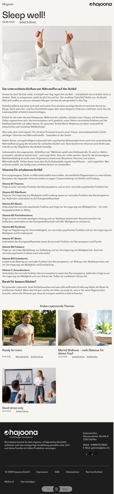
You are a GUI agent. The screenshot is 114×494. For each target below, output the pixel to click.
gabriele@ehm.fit (100, 447)
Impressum (42, 471)
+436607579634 (98, 444)
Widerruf (9, 481)
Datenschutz (72, 471)
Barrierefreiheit (94, 471)
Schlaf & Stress (27, 22)
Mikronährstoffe (22, 357)
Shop (65, 489)
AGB (57, 471)
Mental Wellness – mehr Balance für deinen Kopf (81, 352)
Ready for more (12, 350)
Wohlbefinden (92, 357)
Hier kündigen (28, 481)
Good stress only (12, 408)
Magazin (8, 4)
